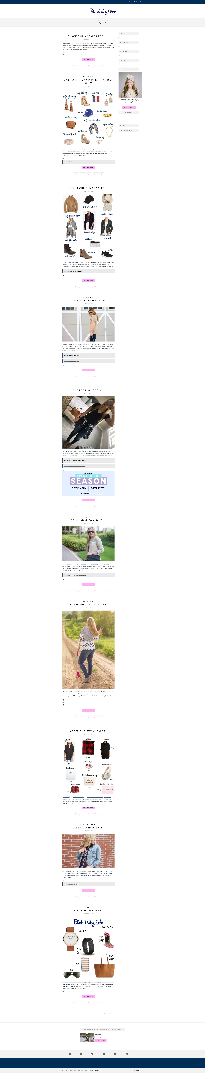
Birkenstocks (94, 564)
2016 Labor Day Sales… (88, 520)
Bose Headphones (72, 799)
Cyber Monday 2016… (88, 827)
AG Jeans (83, 344)
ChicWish (68, 692)
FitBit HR (79, 982)
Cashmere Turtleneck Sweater (70, 262)
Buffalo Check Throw (78, 797)
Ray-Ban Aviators (103, 982)
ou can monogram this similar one (79, 566)
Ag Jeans (83, 564)
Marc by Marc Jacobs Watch (69, 982)
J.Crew (68, 564)
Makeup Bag (80, 799)
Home (64, 1)
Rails (86, 451)
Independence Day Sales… (89, 604)
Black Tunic (66, 797)
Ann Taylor (65, 986)
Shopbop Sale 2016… (88, 390)
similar (99, 566)
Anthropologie (66, 988)
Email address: (98, 1034)
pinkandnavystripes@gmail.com (94, 1070)
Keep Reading (129, 107)
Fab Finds (86, 33)
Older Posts (109, 1013)
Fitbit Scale (100, 797)
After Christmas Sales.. (88, 731)
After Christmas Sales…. (89, 188)
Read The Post (88, 59)
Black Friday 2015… (88, 910)
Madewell (70, 451)
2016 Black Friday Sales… (88, 300)
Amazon (83, 984)
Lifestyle (84, 1)
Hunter (110, 871)
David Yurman (89, 346)
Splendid (72, 453)
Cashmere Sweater (92, 797)
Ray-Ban (83, 453)
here (63, 153)
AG (103, 871)
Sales (92, 33)
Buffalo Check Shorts (92, 799)
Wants (78, 1)
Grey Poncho (92, 266)
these (107, 799)
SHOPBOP (109, 45)
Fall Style (83, 517)
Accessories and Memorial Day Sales (88, 81)
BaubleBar (94, 875)
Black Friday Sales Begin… (88, 36)
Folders (100, 799)
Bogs (84, 982)
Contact (92, 1)
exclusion (110, 456)
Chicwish (70, 344)
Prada (80, 346)
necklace (69, 875)
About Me (71, 1)
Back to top (137, 1070)
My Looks (86, 297)
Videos (99, 1)
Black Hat (68, 264)
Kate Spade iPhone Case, (92, 982)
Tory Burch (98, 344)
